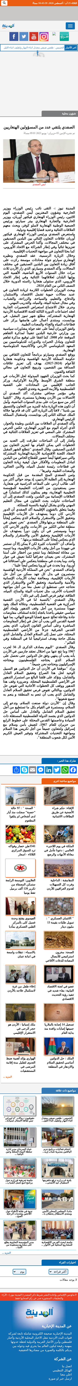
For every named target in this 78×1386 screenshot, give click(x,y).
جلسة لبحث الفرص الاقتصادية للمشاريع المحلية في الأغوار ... (56, 1243)
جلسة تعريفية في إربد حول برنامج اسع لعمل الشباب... (19, 1181)
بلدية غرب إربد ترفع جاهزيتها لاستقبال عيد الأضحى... (56, 1181)
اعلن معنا (66, 1374)
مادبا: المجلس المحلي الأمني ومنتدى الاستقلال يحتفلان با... (57, 1212)
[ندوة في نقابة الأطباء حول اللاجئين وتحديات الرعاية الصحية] (19, 1199)
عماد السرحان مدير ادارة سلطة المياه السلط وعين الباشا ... (19, 1151)
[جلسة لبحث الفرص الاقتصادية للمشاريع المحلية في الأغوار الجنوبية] (57, 1230)
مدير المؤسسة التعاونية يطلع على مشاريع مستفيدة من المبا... (19, 1244)
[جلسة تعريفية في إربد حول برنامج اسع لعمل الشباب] (19, 1168)
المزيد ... (7, 1076)
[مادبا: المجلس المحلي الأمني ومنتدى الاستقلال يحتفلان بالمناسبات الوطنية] (57, 1199)
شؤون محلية (69, 113)
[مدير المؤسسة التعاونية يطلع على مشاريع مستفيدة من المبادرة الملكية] (19, 1230)
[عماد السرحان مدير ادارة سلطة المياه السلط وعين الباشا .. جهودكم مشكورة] (19, 1137)
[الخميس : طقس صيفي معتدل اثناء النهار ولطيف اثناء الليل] (57, 1106)
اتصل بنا (67, 1366)
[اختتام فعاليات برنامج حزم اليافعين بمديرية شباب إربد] (57, 1137)
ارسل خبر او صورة (60, 1378)
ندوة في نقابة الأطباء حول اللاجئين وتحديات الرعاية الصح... (19, 1213)
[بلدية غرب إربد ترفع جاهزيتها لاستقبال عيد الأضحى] (57, 1168)
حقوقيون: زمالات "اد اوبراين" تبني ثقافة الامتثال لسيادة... (19, 1119)
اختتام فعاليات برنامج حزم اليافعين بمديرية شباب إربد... (57, 1150)
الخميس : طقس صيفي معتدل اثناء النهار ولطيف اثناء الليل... (56, 1119)
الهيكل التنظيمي (62, 1370)
